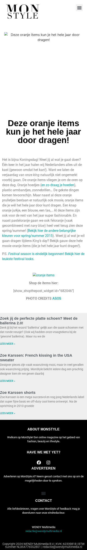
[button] (79, 7)
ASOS (56, 298)
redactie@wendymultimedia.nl (44, 531)
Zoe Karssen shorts (17, 392)
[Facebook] (39, 462)
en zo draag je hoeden (57, 185)
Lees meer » (7, 343)
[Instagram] (48, 462)
